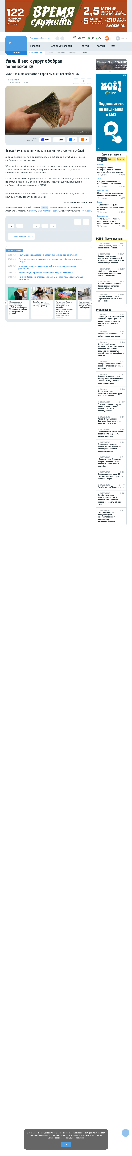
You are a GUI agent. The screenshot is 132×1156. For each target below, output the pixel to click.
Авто (99, 179)
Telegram (32, 210)
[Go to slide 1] (109, 71)
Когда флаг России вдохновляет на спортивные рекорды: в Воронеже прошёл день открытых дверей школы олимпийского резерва (64, 309)
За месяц (120, 159)
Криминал (61, 53)
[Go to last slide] (5, 303)
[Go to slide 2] (111, 71)
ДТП (51, 53)
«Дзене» (55, 210)
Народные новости (61, 46)
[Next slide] (91, 303)
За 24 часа (102, 159)
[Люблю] (28, 223)
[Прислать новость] (107, 38)
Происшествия (36, 53)
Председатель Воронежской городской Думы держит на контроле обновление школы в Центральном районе (18, 308)
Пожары (72, 53)
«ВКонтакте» (44, 210)
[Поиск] (122, 46)
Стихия (84, 53)
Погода (101, 46)
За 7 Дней (111, 159)
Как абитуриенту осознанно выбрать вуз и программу (41, 304)
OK (66, 1144)
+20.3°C (81, 38)
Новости (35, 46)
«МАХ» (44, 207)
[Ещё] (113, 47)
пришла (44, 193)
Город (85, 46)
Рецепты (100, 165)
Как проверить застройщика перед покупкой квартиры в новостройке (88, 305)
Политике (77, 1135)
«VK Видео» (86, 210)
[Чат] (125, 1133)
